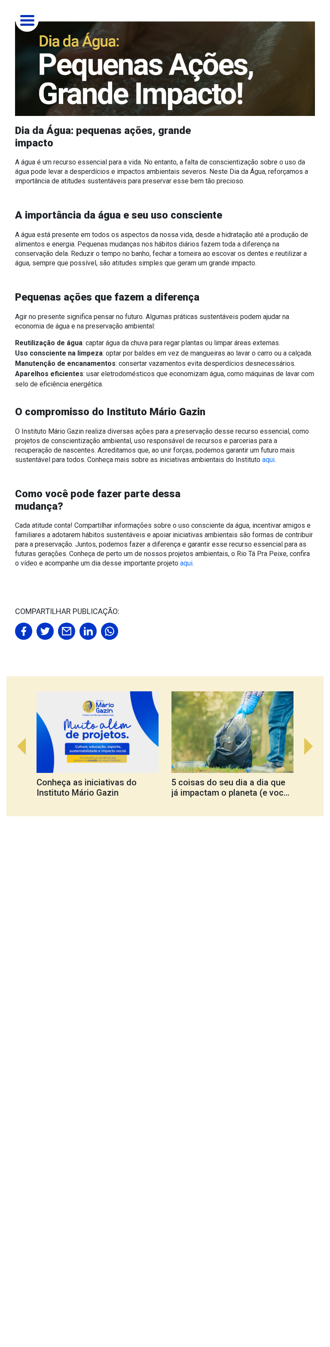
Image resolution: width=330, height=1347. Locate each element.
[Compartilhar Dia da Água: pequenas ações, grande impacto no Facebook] (23, 631)
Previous (17, 746)
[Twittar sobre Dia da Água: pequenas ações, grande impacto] (45, 631)
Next (312, 746)
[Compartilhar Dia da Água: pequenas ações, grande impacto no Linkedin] (88, 631)
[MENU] (27, 19)
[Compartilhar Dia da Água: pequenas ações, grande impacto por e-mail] (66, 631)
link (104, 746)
